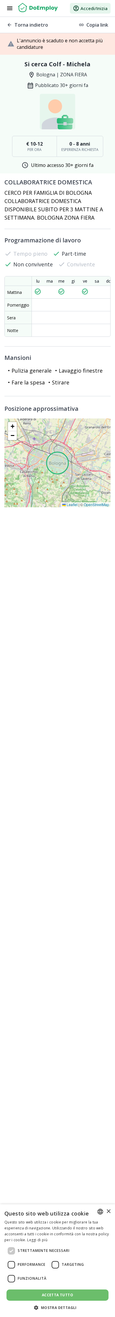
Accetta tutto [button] (57, 1294)
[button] (12, 426)
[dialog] (57, 1260)
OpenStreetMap (96, 504)
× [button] (108, 1211)
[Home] (38, 8)
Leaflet (72, 504)
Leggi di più (37, 1239)
